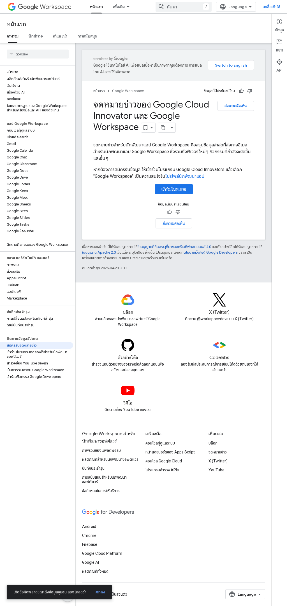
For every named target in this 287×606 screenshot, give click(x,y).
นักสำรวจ (36, 36)
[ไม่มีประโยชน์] (250, 91)
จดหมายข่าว (218, 452)
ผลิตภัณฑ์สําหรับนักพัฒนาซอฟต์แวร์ (110, 459)
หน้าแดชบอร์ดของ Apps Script (170, 452)
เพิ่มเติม (119, 6)
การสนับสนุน (87, 36)
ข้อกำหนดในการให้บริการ (101, 490)
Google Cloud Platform (102, 553)
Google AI (90, 562)
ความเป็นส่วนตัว (114, 594)
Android (89, 526)
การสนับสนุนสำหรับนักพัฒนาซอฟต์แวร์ (104, 479)
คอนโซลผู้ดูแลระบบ (160, 443)
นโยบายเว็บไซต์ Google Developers (211, 252)
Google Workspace (128, 91)
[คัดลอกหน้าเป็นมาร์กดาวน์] (163, 127)
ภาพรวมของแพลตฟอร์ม (101, 450)
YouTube (216, 470)
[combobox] (184, 7)
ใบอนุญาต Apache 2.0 (99, 252)
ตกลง (100, 592)
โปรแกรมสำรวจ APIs (162, 470)
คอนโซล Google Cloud (163, 461)
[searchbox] (38, 54)
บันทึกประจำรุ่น (93, 468)
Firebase (89, 544)
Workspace (55, 7)
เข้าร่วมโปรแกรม (173, 189)
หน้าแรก (96, 6)
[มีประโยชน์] (241, 91)
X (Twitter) (218, 461)
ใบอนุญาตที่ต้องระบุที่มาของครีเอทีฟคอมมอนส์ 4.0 (174, 247)
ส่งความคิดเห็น (235, 105)
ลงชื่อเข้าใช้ (271, 6)
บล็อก (213, 443)
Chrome (89, 535)
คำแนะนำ (60, 36)
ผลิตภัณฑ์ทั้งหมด (95, 571)
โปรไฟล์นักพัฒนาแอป (184, 176)
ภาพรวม (12, 36)
